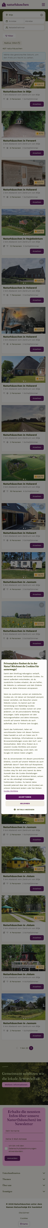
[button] (24, 809)
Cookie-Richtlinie (11, 791)
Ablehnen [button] (25, 804)
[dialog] (24, 736)
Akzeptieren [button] (25, 797)
